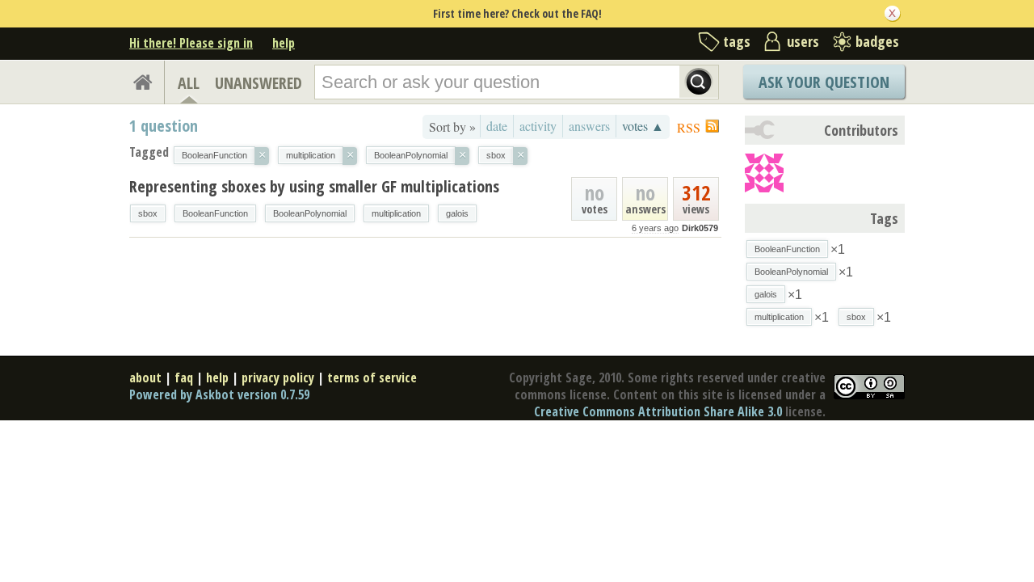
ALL (189, 83)
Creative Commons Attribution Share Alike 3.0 (658, 411)
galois (457, 213)
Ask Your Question (824, 82)
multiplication (396, 213)
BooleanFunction (215, 213)
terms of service (372, 377)
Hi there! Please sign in (191, 43)
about (145, 377)
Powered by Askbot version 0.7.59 (219, 394)
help (283, 43)
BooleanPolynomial (310, 213)
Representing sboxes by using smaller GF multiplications (314, 186)
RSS (688, 127)
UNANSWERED (258, 83)
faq (183, 377)
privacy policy (278, 377)
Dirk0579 (700, 228)
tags (736, 41)
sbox (148, 213)
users (803, 41)
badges (877, 41)
